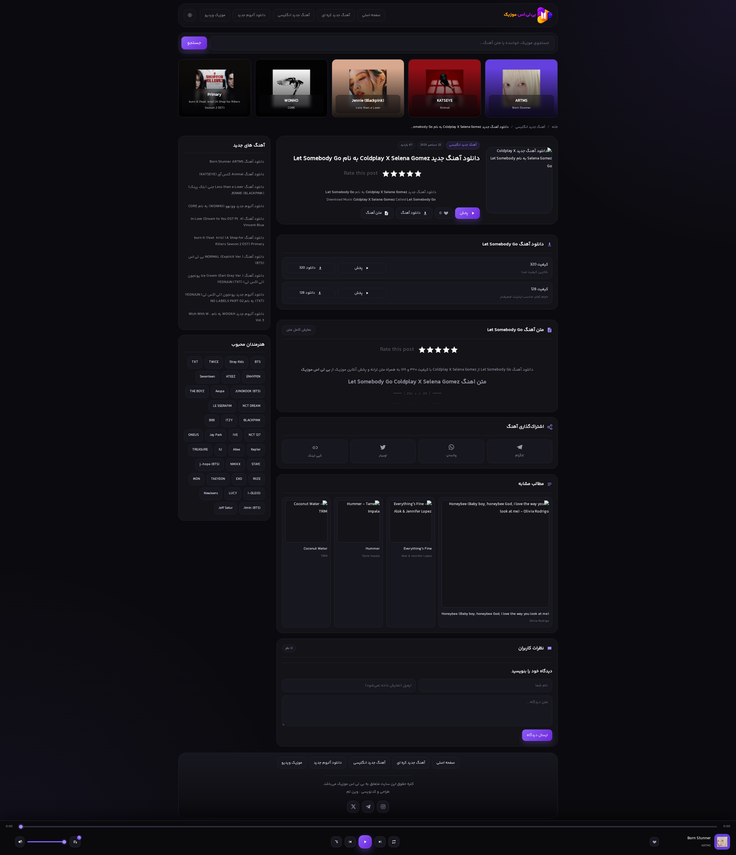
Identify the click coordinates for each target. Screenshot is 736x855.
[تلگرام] (368, 807)
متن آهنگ (374, 213)
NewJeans (211, 493)
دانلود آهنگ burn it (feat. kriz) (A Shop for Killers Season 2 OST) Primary (229, 241)
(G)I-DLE (254, 493)
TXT (195, 362)
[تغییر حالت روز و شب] (190, 15)
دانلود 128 (307, 293)
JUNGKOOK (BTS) (247, 391)
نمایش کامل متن (298, 330)
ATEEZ (230, 377)
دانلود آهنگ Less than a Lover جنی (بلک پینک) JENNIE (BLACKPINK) (226, 190)
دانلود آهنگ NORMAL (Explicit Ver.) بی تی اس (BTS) (226, 260)
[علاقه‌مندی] (654, 841)
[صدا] (19, 841)
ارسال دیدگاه (537, 735)
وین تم (352, 792)
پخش (464, 213)
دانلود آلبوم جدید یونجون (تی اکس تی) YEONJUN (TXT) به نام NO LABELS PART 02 (224, 298)
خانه (555, 127)
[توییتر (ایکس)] (353, 807)
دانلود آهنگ (411, 213)
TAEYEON (218, 479)
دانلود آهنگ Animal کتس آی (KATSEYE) (231, 174)
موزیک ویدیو (215, 15)
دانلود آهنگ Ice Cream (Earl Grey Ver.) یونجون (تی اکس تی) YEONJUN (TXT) (226, 279)
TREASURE (200, 449)
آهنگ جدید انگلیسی (294, 15)
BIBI (212, 420)
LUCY (233, 493)
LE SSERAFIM (222, 406)
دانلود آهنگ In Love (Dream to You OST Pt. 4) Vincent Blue (227, 222)
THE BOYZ (197, 391)
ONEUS (193, 435)
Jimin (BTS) (252, 508)
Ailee (236, 449)
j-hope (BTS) (209, 464)
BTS (257, 362)
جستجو (194, 43)
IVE (235, 435)
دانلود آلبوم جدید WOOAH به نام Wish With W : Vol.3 (226, 317)
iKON (196, 479)
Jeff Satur (225, 508)
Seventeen (207, 377)
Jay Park (216, 435)
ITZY (229, 420)
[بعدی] (380, 841)
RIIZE (256, 479)
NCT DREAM (251, 406)
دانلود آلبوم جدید (251, 15)
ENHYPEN (253, 377)
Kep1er (255, 449)
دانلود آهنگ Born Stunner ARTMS (237, 162)
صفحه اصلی (371, 15)
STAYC (256, 464)
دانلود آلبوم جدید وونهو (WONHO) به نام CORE (226, 206)
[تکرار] (393, 841)
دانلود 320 (307, 268)
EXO (239, 479)
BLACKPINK (252, 420)
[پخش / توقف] (365, 841)
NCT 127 (254, 435)
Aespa (219, 391)
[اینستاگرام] (383, 807)
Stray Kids (236, 362)
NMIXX (235, 464)
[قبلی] (350, 841)
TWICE (213, 362)
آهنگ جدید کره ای (336, 15)
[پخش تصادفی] (336, 841)
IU (220, 449)
